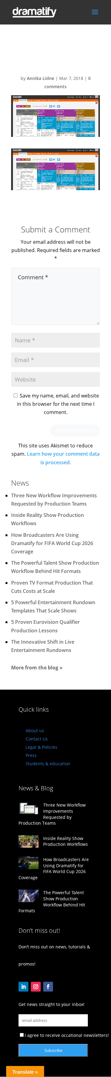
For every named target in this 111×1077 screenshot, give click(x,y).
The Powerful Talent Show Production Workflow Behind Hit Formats (51, 901)
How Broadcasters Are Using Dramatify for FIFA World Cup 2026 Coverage (52, 543)
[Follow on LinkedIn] (23, 987)
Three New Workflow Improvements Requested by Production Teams (52, 814)
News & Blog (35, 788)
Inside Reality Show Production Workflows (65, 841)
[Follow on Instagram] (36, 987)
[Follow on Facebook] (48, 987)
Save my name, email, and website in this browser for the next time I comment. (58, 404)
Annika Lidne (40, 78)
